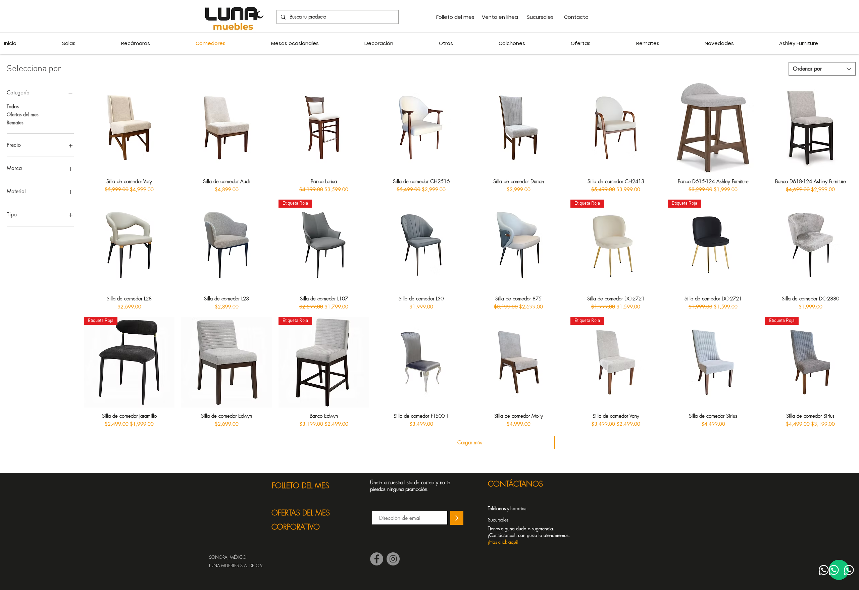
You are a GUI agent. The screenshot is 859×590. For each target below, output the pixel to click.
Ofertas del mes (23, 114)
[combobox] (822, 69)
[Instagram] (393, 558)
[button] (532, 535)
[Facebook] (376, 558)
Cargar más (469, 442)
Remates (15, 122)
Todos (13, 106)
